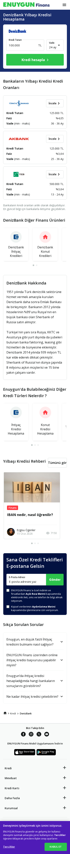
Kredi (8, 768)
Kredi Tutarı (15, 40)
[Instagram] (31, 734)
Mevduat (11, 778)
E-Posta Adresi (17, 577)
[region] (35, 837)
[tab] (33, 265)
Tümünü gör (57, 463)
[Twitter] (39, 734)
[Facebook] (23, 734)
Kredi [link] (13, 713)
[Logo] (26, 4)
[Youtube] (46, 734)
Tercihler (9, 846)
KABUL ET (56, 846)
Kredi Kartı (12, 788)
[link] (5, 713)
